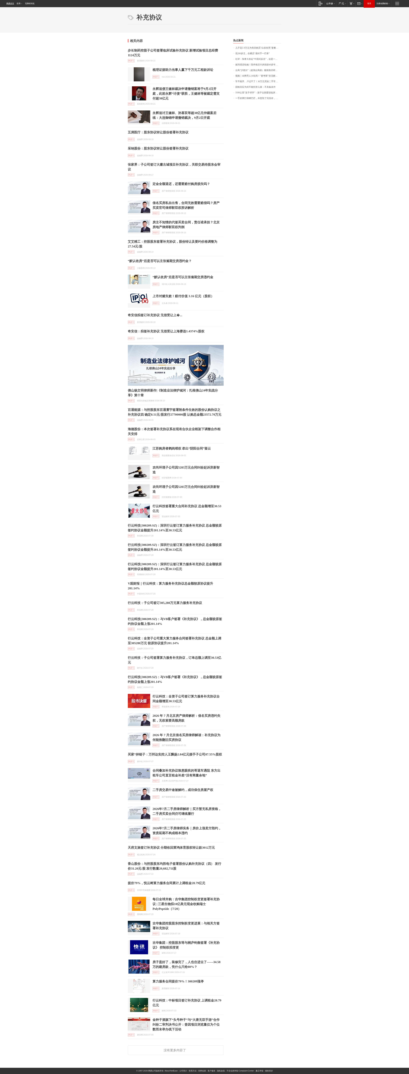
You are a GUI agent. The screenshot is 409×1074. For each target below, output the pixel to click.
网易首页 (10, 3)
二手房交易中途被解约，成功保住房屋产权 (183, 790)
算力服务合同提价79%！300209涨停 (178, 981)
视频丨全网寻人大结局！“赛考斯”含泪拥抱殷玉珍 (258, 76)
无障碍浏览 (30, 3)
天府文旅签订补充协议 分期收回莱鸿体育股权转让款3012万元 (171, 847)
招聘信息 (202, 1071)
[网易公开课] (330, 3)
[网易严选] (341, 3)
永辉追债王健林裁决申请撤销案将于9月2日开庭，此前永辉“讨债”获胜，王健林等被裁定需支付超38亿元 (186, 93)
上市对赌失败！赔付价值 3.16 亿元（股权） (183, 296)
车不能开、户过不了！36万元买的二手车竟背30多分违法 (258, 81)
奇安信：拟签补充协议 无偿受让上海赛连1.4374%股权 (166, 331)
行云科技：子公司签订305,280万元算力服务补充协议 (165, 603)
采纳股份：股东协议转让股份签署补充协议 (158, 148)
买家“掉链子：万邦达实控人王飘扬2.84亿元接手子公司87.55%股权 (175, 754)
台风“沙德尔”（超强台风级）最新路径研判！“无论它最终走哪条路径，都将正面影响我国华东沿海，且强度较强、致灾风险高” (258, 70)
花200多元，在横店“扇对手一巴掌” (252, 53)
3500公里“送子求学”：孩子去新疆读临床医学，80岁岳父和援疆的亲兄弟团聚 (258, 92)
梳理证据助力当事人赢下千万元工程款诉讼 (183, 69)
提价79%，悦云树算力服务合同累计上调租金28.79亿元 (166, 883)
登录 (369, 3)
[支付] (351, 3)
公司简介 (183, 1071)
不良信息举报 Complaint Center (240, 1071)
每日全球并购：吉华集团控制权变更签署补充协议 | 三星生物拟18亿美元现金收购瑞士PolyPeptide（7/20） (186, 903)
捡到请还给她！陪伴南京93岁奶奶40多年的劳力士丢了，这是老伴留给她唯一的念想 (258, 64)
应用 (18, 3)
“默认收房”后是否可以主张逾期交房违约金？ (160, 261)
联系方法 (193, 1071)
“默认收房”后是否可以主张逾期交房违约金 (183, 277)
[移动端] (320, 3)
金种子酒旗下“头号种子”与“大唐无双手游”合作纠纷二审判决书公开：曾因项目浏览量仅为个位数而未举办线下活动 (186, 1024)
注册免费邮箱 (382, 3)
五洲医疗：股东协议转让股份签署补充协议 (158, 132)
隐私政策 (221, 1071)
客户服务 (211, 1071)
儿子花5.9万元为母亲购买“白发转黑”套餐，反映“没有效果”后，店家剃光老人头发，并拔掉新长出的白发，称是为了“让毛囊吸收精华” (258, 48)
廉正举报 (259, 1071)
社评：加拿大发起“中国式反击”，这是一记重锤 (258, 59)
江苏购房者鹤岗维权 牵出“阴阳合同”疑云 (182, 448)
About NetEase (171, 1071)
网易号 (131, 61)
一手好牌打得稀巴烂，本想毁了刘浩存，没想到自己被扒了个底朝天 (258, 98)
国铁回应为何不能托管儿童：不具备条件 (255, 87)
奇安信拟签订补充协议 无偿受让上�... (155, 315)
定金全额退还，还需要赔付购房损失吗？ (181, 184)
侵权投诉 (269, 1071)
